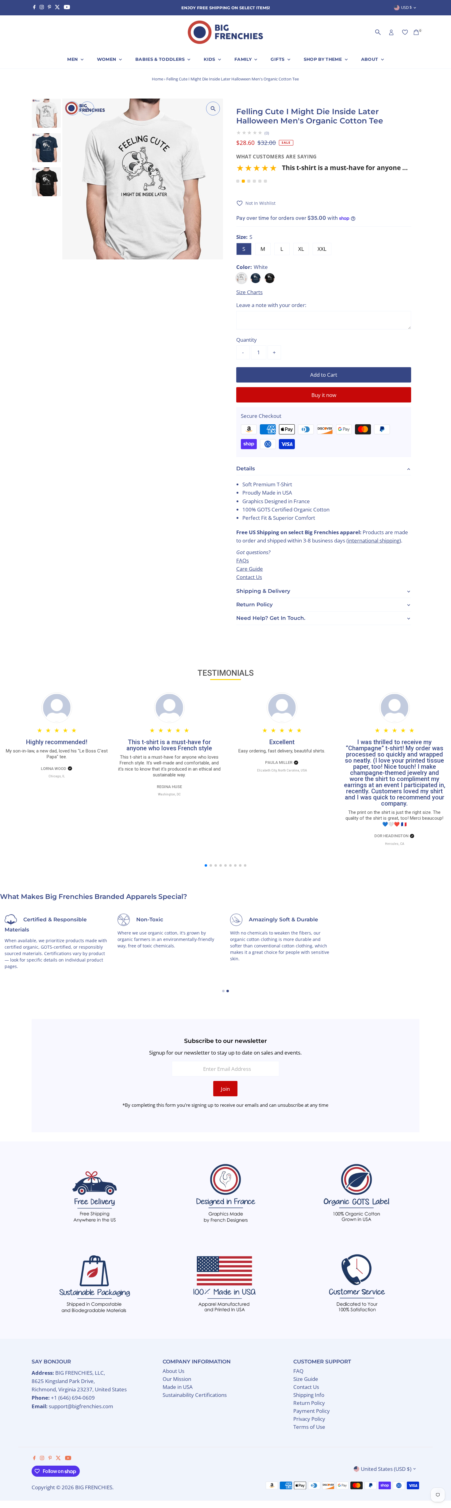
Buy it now (323, 394)
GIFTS (278, 59)
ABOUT (370, 59)
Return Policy (309, 1402)
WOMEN (107, 59)
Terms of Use (309, 1426)
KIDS (210, 59)
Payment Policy (311, 1410)
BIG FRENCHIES (93, 1487)
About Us (173, 1370)
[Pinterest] (49, 7)
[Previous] (72, 108)
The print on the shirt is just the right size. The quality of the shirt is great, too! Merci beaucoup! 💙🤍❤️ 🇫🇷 (394, 818)
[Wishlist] (405, 32)
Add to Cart (323, 374)
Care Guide (249, 568)
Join (225, 1088)
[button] (323, 170)
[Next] (87, 108)
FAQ (298, 1370)
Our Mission (177, 1378)
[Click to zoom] (213, 108)
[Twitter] (57, 7)
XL (301, 248)
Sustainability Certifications (195, 1394)
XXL (322, 248)
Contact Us (249, 577)
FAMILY (243, 59)
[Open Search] (378, 32)
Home (157, 79)
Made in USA (178, 1386)
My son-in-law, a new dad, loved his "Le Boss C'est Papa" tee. (57, 754)
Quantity (246, 339)
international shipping (373, 540)
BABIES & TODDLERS (160, 59)
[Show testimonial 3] (248, 181)
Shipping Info (308, 1394)
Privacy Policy (309, 1418)
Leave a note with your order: (271, 305)
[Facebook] (34, 7)
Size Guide (305, 1378)
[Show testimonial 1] (237, 181)
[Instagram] (41, 7)
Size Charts (249, 292)
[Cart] (416, 32)
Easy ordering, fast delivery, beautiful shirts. (281, 751)
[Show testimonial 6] (265, 181)
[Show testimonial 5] (259, 181)
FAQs (242, 560)
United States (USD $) (386, 1468)
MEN (73, 59)
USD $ (406, 7)
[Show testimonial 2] (243, 181)
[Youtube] (66, 7)
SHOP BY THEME (323, 59)
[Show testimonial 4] (254, 181)
